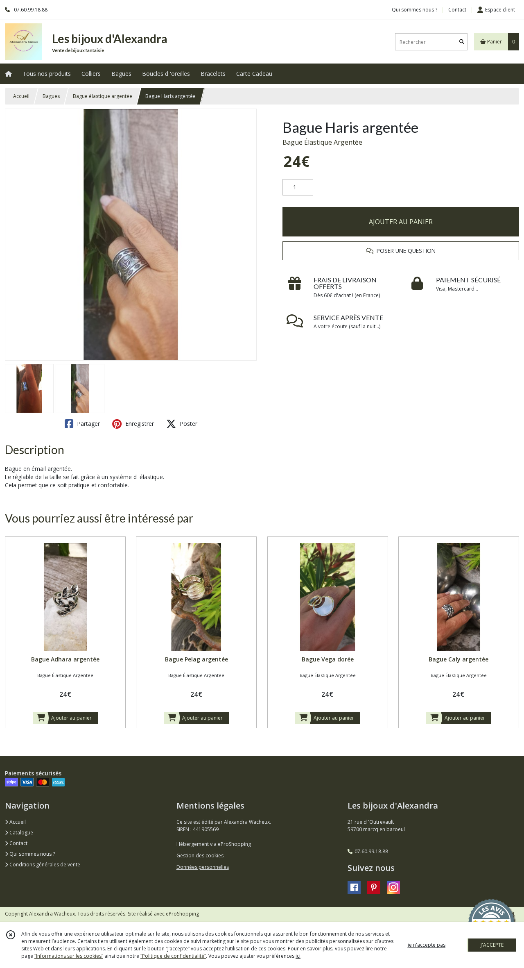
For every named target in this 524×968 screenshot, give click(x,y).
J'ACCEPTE (492, 944)
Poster (187, 423)
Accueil (21, 96)
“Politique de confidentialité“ (173, 955)
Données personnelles (202, 866)
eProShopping (182, 913)
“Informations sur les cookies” (68, 955)
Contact (457, 9)
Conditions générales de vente (44, 864)
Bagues (51, 96)
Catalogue (20, 832)
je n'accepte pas (426, 944)
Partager (87, 423)
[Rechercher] (461, 42)
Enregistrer (139, 423)
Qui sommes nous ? (31, 853)
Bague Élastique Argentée (322, 142)
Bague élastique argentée (102, 96)
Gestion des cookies (200, 855)
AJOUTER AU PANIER (401, 221)
